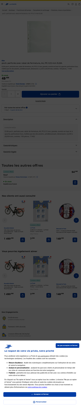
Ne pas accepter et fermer (67, 345)
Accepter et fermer (41, 394)
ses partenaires (43, 356)
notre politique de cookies (37, 387)
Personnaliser (41, 402)
